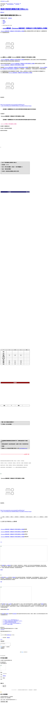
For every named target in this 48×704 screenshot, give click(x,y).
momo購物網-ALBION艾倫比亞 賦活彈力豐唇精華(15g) (12, 623)
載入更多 (2, 641)
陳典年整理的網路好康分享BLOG (14, 9)
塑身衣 (1, 569)
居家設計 (10, 18)
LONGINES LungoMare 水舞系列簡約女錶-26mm (11, 619)
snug (1, 541)
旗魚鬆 (42, 603)
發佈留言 (2, 648)
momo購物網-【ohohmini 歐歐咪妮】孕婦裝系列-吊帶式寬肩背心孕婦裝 (25, 28)
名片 (4, 23)
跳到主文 (2, 12)
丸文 (6, 603)
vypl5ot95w (2, 629)
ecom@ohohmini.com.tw (23, 448)
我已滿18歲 (3, 701)
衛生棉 (3, 613)
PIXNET (15, 689)
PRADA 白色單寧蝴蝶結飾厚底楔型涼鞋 (9, 622)
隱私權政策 (30, 689)
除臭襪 (3, 565)
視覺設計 (8, 637)
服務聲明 (35, 689)
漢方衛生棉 (14, 613)
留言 (10, 634)
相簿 (4, 20)
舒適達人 (7, 613)
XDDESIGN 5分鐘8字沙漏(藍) (8, 624)
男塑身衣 (13, 577)
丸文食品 (9, 603)
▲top (1, 639)
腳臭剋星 (9, 565)
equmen (7, 577)
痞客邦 (8, 634)
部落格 (4, 21)
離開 (6, 701)
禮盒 (8, 609)
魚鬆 (1, 581)
